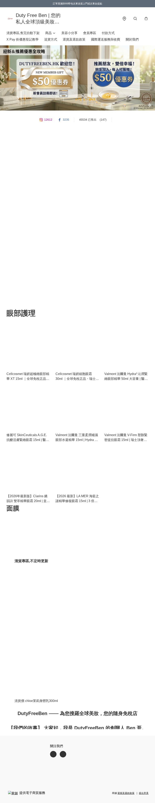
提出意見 (144, 793)
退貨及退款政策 (74, 39)
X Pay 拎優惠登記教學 (22, 39)
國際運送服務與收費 (105, 39)
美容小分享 (69, 33)
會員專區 (89, 33)
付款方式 (108, 33)
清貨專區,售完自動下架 (23, 33)
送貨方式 (50, 39)
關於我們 (132, 39)
